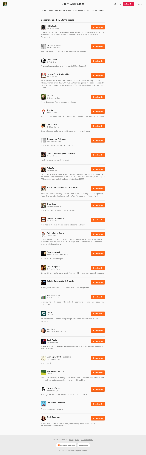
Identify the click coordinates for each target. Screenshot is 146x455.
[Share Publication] (120, 4)
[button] (44, 10)
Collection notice (87, 440)
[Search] (115, 4)
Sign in (139, 4)
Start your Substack (67, 445)
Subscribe (128, 4)
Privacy (71, 440)
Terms (77, 440)
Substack (62, 450)
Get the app (83, 445)
